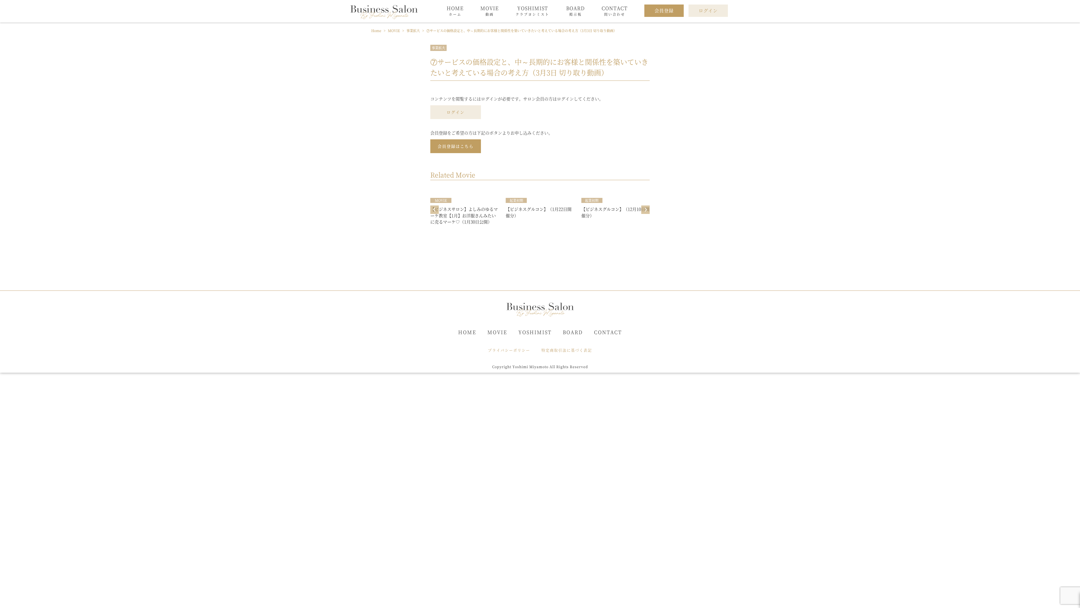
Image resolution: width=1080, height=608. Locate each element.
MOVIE (497, 332)
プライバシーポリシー (509, 350)
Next (645, 209)
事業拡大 (438, 47)
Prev (434, 209)
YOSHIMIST (535, 332)
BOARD (573, 332)
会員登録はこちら (456, 146)
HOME (467, 332)
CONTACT (608, 332)
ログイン (456, 112)
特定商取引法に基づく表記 (566, 350)
